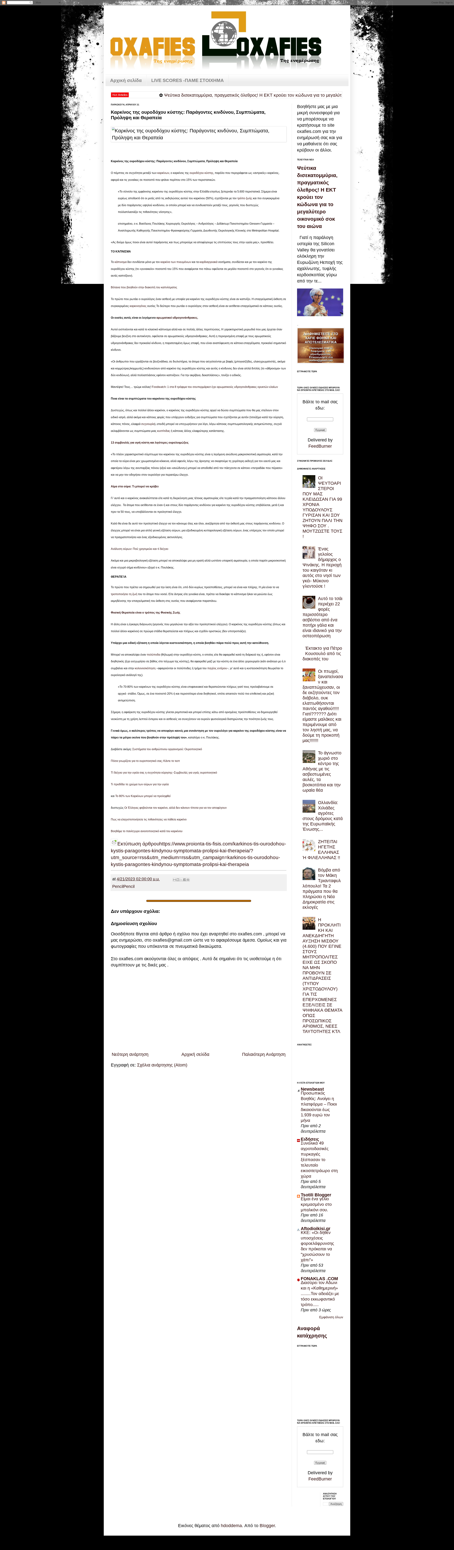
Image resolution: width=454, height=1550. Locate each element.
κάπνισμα (121, 261)
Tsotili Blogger (316, 1194)
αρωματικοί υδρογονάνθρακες (176, 317)
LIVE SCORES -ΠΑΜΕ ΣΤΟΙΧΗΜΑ (187, 80)
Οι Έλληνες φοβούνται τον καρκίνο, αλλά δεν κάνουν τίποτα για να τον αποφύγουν (175, 807)
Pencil (117, 886)
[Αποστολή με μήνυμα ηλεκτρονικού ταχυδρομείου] (174, 879)
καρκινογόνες (138, 305)
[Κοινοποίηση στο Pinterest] (188, 879)
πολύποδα (153, 654)
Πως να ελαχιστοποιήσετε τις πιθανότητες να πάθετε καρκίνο (149, 819)
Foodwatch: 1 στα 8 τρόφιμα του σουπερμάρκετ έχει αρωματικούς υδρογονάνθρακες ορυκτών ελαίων (215, 386)
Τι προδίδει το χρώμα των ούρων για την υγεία (140, 784)
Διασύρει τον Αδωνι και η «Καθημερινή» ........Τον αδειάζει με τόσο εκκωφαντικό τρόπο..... (320, 1293)
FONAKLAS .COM (319, 1278)
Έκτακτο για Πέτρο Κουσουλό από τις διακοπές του (322, 653)
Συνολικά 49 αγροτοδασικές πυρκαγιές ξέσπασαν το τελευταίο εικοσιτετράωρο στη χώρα (319, 1159)
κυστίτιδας (163, 430)
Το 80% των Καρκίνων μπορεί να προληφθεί (143, 796)
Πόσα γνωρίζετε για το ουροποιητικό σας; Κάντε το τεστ (145, 760)
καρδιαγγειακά (208, 261)
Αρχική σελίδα (126, 80)
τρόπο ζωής (244, 198)
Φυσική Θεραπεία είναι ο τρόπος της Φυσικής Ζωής (145, 612)
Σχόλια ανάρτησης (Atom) (162, 1064)
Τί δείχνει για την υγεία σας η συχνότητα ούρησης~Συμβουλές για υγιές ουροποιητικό (164, 772)
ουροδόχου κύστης (201, 172)
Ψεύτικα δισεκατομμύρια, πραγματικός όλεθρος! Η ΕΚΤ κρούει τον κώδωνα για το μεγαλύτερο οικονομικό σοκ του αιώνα (232, 95)
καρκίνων (163, 172)
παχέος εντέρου (217, 668)
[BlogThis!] (178, 879)
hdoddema (231, 1525)
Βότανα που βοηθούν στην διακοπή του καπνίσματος (144, 287)
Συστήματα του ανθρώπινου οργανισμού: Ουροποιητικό (167, 749)
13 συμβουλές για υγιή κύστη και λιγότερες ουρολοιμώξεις (150, 442)
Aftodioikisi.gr (315, 1228)
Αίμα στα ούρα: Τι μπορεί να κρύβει (135, 486)
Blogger (267, 1525)
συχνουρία (147, 423)
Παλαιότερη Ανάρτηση (264, 1054)
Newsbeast (312, 1089)
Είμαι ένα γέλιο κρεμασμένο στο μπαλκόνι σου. (316, 1204)
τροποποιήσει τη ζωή (124, 594)
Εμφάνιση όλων (331, 1317)
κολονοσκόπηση (145, 668)
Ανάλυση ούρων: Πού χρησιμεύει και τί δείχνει (139, 548)
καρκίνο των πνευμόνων (175, 261)
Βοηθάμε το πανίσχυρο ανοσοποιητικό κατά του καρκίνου (146, 831)
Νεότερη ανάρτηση (130, 1054)
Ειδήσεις (310, 1139)
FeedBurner (320, 446)
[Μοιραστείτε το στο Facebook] (184, 879)
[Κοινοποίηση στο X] (181, 879)
